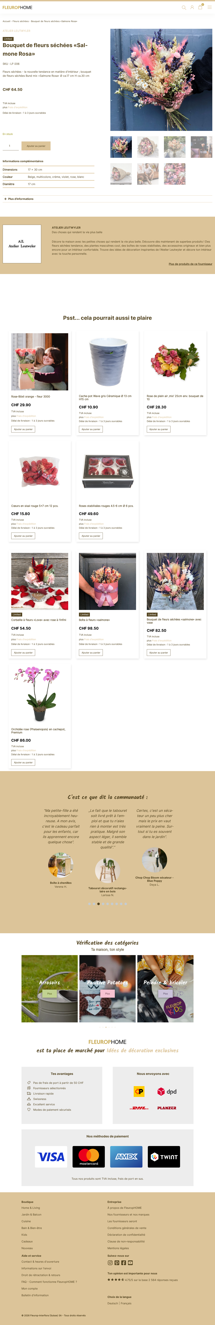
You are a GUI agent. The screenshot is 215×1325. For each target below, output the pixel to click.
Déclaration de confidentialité (126, 1234)
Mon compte (30, 1288)
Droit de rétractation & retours (41, 1275)
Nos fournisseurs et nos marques (128, 1214)
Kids (24, 1234)
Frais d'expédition (17, 107)
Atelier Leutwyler (16, 30)
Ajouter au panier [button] (23, 429)
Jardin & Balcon (31, 1214)
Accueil (6, 21)
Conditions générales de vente (127, 1228)
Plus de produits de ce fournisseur (190, 264)
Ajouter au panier (36, 145)
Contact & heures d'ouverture (40, 1261)
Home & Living (31, 1207)
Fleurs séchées (21, 21)
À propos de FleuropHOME (125, 1207)
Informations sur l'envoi (36, 1268)
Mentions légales (118, 1248)
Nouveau (27, 1248)
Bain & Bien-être (32, 1228)
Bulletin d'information (35, 1295)
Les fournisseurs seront (122, 1221)
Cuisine (26, 1221)
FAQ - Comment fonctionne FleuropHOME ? (49, 1281)
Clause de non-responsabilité (126, 1241)
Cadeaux (27, 1241)
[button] (89, 904)
